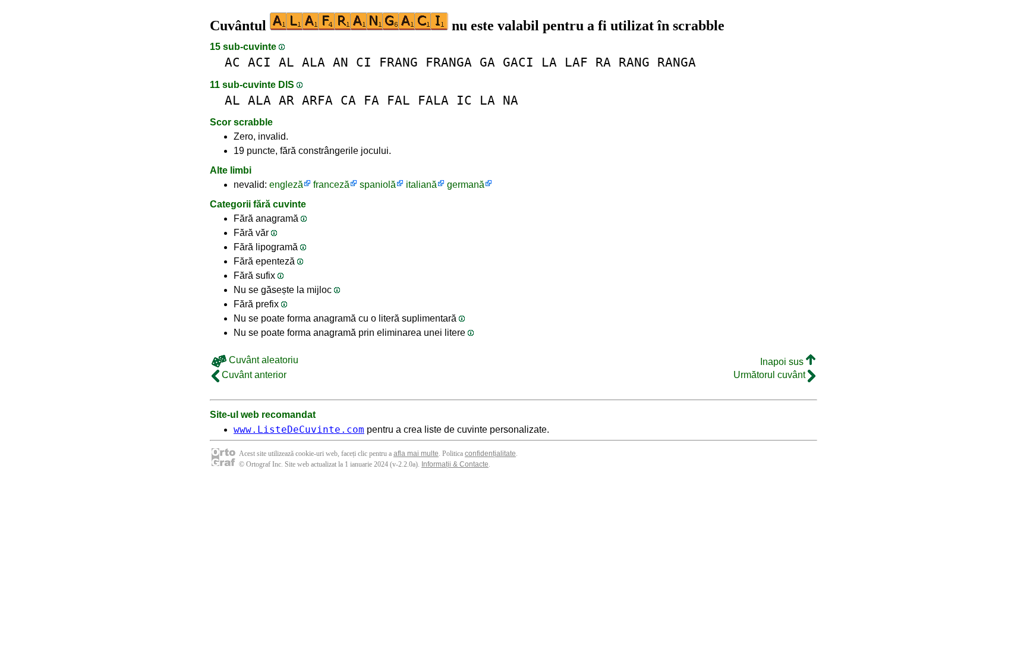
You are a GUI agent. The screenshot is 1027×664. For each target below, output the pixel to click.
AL (286, 62)
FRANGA (449, 62)
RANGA (676, 62)
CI (363, 62)
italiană (421, 185)
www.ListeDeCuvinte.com (299, 429)
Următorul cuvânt (770, 375)
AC (232, 62)
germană (465, 185)
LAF (576, 62)
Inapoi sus (783, 362)
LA (549, 62)
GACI (518, 62)
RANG (634, 62)
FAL (398, 100)
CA (348, 100)
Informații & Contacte (455, 464)
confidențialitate (490, 453)
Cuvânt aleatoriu (262, 360)
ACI (259, 62)
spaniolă (378, 185)
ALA (313, 62)
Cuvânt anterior (252, 375)
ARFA (317, 100)
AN (340, 62)
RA (603, 62)
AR (286, 100)
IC (464, 100)
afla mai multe (416, 453)
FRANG (398, 62)
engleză (286, 185)
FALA (433, 100)
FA (371, 100)
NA (510, 100)
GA (487, 62)
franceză (331, 185)
